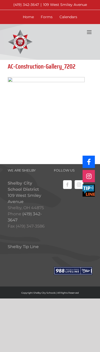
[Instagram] (79, 184)
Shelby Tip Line (23, 246)
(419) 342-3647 (26, 4)
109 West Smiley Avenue (65, 4)
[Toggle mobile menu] (89, 32)
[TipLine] (89, 190)
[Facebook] (67, 184)
